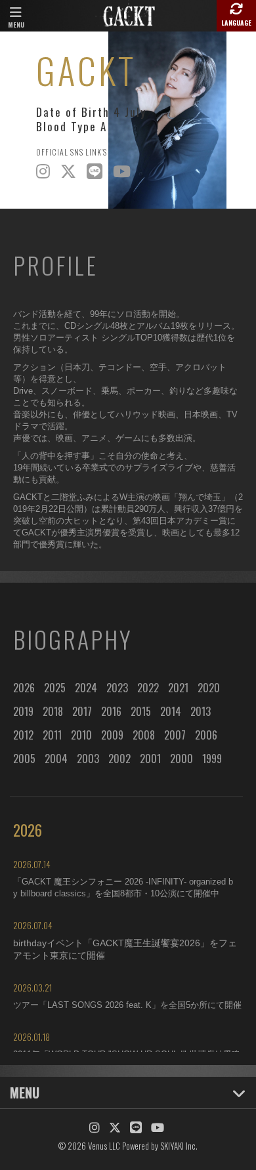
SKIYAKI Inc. (179, 1145)
